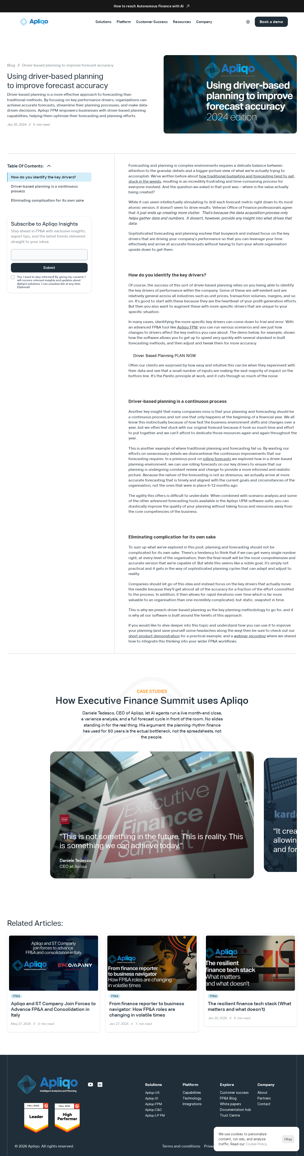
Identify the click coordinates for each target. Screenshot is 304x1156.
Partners (264, 1092)
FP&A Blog (228, 1092)
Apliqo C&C (153, 1103)
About (262, 1086)
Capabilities (192, 1086)
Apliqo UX (152, 1086)
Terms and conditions (181, 1140)
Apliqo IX (151, 1092)
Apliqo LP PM (155, 1109)
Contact (264, 1098)
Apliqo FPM (187, 327)
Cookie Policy (256, 1144)
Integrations (192, 1098)
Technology (192, 1092)
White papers (230, 1098)
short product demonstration (154, 636)
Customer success (234, 1086)
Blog (11, 65)
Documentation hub (235, 1103)
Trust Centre (230, 1109)
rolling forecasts (217, 459)
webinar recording (250, 636)
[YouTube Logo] (90, 1078)
